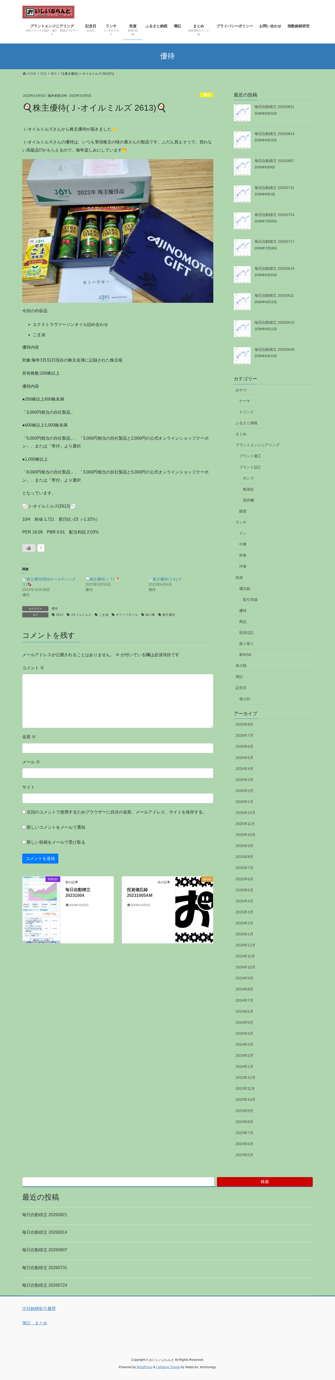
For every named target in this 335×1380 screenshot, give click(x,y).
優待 (206, 95)
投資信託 (246, 632)
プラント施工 (250, 456)
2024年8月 (244, 989)
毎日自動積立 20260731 (274, 188)
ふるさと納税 (247, 423)
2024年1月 (244, 1066)
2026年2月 (244, 791)
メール (31, 762)
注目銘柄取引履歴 (39, 1308)
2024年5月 (244, 1022)
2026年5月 (244, 758)
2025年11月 (245, 824)
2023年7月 (244, 1133)
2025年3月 (244, 912)
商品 (243, 621)
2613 (59, 615)
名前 (29, 737)
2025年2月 (244, 923)
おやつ (241, 390)
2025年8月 (244, 857)
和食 (243, 555)
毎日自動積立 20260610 (274, 322)
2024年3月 (244, 1044)
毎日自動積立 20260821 (274, 107)
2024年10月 (245, 967)
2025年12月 (245, 813)
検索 (265, 1181)
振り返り (246, 644)
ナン (243, 533)
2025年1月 (244, 934)
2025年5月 (244, 890)
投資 (239, 577)
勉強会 (248, 489)
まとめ (241, 434)
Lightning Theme (168, 1367)
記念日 (241, 688)
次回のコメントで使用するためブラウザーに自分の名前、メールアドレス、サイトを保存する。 (117, 812)
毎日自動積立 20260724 (274, 215)
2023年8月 (244, 1122)
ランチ (241, 522)
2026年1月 (244, 802)
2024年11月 (245, 956)
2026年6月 (244, 746)
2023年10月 (245, 1099)
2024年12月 (245, 945)
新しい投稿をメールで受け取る (56, 842)
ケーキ (244, 401)
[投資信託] (41, 909)
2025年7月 (244, 868)
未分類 (241, 666)
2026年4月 (244, 769)
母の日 (244, 699)
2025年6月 (244, 879)
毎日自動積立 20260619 (274, 268)
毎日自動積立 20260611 (274, 295)
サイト (28, 787)
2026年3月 (244, 780)
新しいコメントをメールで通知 (56, 827)
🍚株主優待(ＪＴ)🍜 (102, 579)
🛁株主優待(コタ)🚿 (165, 579)
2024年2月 (244, 1055)
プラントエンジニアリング (258, 445)
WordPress (144, 1367)
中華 (243, 544)
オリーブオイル (127, 615)
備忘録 (244, 588)
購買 (243, 511)
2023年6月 (244, 1144)
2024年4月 (244, 1033)
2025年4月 (244, 901)
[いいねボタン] (28, 548)
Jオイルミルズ (81, 615)
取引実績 (250, 599)
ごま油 (103, 615)
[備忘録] (194, 895)
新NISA (245, 655)
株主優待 (169, 615)
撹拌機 (248, 500)
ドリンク (246, 412)
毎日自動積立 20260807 (274, 161)
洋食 (243, 566)
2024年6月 (244, 1011)
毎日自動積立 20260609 (274, 349)
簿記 (239, 677)
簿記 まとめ (34, 1323)
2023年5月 (244, 1155)
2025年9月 (244, 846)
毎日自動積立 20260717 (274, 241)
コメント (33, 668)
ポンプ (248, 478)
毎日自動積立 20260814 (274, 134)
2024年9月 (244, 978)
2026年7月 (244, 735)
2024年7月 (244, 1000)
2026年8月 (244, 724)
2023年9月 (244, 1111)
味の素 (150, 615)
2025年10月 (245, 835)
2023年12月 (245, 1077)
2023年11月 (245, 1088)
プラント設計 (250, 467)
